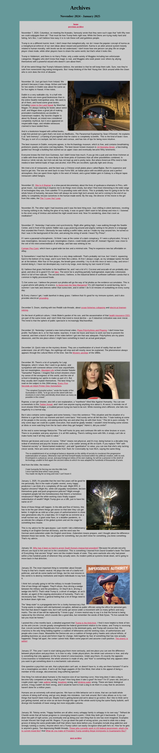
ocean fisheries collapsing (93, 307)
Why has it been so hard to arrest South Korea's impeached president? (66, 548)
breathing (62, 682)
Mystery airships (80, 353)
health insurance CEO (119, 315)
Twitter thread (46, 404)
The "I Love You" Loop (50, 198)
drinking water (84, 682)
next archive (76, 738)
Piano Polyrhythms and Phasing (92, 330)
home (75, 24)
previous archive (76, 27)
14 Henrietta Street (106, 147)
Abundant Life (47, 370)
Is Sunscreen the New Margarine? (72, 285)
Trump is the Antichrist (85, 623)
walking (47, 682)
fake (57, 272)
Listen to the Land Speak (41, 105)
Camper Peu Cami (30, 248)
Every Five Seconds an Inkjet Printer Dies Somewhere (44, 384)
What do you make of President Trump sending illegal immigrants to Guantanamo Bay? (86, 731)
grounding (43, 298)
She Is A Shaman (43, 185)
